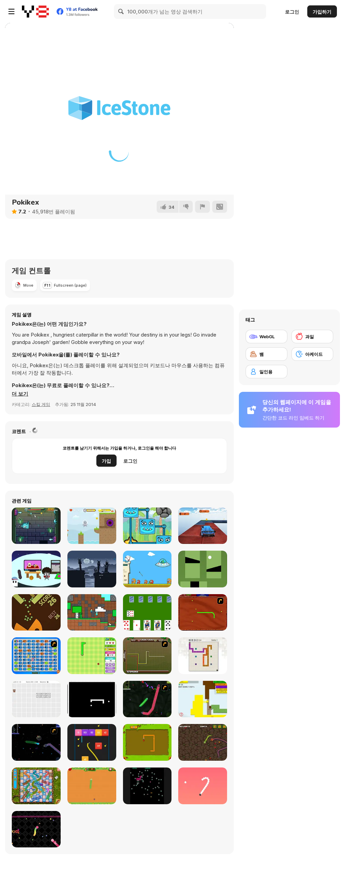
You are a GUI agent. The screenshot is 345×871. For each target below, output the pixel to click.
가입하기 (322, 11)
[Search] (121, 11)
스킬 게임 (41, 404)
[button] (20, 394)
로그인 (292, 11)
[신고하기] (202, 207)
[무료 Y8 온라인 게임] (35, 11)
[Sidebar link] (11, 11)
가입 (106, 461)
